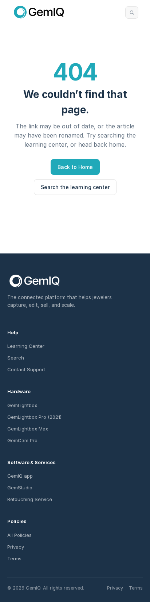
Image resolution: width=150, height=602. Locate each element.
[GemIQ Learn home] (39, 12)
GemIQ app (20, 476)
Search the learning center (75, 187)
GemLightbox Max (27, 429)
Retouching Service (29, 499)
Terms (14, 558)
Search (15, 358)
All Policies (19, 535)
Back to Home (75, 167)
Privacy (15, 547)
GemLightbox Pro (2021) (34, 417)
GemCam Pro (22, 440)
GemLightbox (22, 405)
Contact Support (26, 369)
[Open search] (131, 12)
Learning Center (25, 346)
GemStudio (19, 487)
